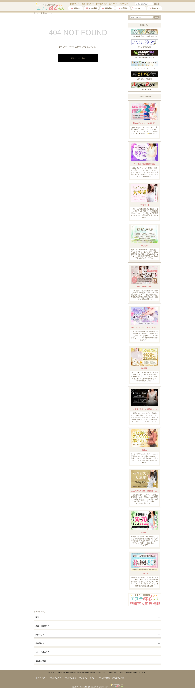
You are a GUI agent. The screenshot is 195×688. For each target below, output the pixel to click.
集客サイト (156, 8)
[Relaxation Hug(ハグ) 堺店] (144, 55)
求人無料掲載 (104, 678)
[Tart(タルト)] (144, 201)
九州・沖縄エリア (42, 652)
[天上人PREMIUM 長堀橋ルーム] (144, 487)
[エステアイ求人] (50, 10)
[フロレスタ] (144, 570)
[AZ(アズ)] (144, 242)
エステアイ (42, 678)
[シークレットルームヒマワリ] (144, 66)
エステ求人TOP (55, 678)
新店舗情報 (108, 8)
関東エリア (40, 617)
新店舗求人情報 (118, 678)
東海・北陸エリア (42, 626)
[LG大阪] (144, 365)
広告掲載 (124, 8)
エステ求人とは (70, 678)
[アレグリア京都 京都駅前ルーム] (144, 406)
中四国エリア (41, 643)
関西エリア (40, 635)
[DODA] (144, 447)
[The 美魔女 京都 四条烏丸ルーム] (144, 34)
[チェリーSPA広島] (144, 283)
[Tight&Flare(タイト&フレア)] (144, 120)
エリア (75, 4)
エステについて (140, 8)
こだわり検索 (41, 661)
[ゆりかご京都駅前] (144, 45)
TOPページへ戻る (78, 58)
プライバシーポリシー (87, 678)
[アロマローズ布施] (144, 87)
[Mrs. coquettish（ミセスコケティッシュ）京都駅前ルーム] (144, 324)
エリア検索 (93, 8)
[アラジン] (144, 529)
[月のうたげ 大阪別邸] (144, 76)
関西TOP (77, 8)
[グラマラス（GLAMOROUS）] (144, 161)
